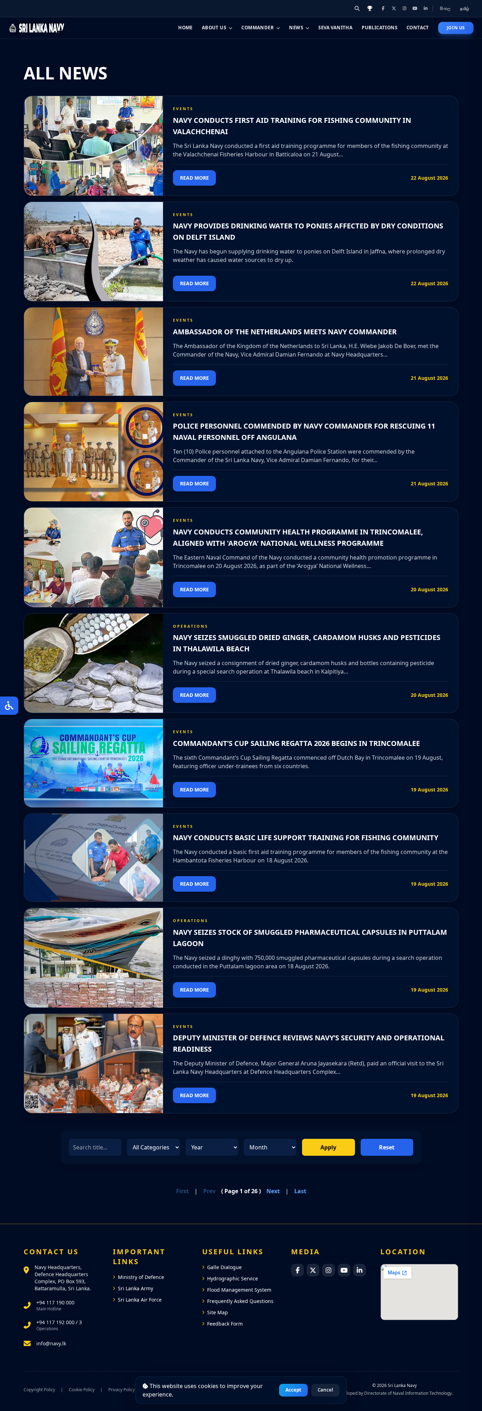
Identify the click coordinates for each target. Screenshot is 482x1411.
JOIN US (456, 28)
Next (273, 1191)
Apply (328, 1147)
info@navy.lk (51, 1343)
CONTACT (417, 27)
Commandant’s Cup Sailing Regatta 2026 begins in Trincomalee (296, 743)
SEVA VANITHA (335, 27)
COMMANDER (257, 27)
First (182, 1191)
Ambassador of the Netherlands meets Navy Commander (285, 331)
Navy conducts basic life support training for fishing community (305, 837)
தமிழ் (464, 8)
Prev (209, 1191)
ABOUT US (214, 27)
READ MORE (194, 177)
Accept (293, 1390)
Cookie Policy (82, 1390)
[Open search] (357, 8)
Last (300, 1191)
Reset (386, 1147)
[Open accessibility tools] (9, 705)
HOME (185, 27)
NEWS (296, 27)
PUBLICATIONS (379, 27)
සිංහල (446, 8)
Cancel (325, 1390)
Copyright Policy (39, 1390)
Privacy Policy (121, 1390)
